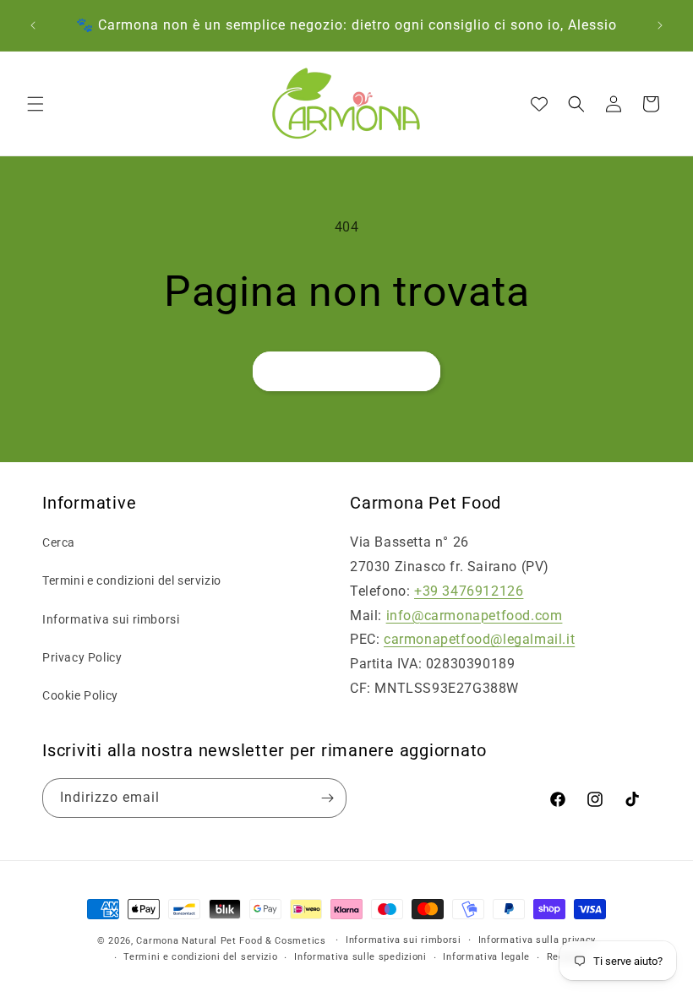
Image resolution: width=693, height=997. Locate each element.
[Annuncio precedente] (33, 25)
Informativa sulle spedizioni (360, 956)
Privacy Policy (82, 657)
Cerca (58, 542)
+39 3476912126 (468, 591)
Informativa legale (486, 956)
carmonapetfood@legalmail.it (479, 639)
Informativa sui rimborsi (110, 619)
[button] (35, 104)
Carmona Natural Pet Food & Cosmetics (232, 940)
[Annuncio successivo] (660, 25)
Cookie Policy (80, 695)
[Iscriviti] (327, 798)
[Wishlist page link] (539, 103)
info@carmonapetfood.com (474, 615)
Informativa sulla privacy (537, 939)
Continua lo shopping (346, 371)
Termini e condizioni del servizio (131, 580)
